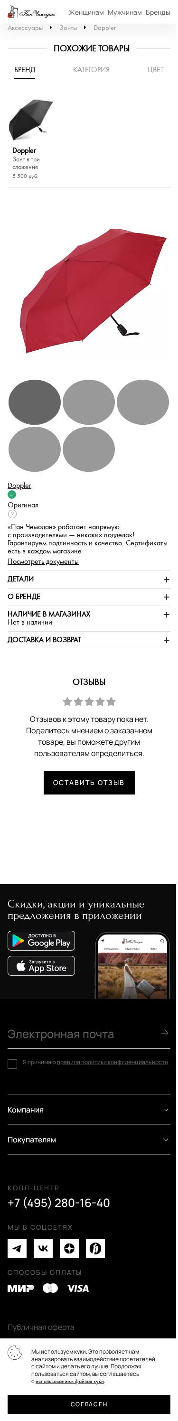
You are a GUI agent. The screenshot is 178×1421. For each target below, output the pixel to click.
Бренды (158, 12)
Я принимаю (95, 1062)
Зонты (68, 28)
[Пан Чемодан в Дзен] (69, 1248)
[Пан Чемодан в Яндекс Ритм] (95, 1248)
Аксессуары (25, 28)
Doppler (105, 28)
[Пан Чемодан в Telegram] (17, 1248)
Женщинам (86, 12)
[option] (31, 138)
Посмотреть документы (43, 562)
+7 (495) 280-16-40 (59, 1202)
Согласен (89, 1404)
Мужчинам (125, 12)
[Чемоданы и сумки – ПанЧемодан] (31, 12)
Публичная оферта (41, 1327)
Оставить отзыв (88, 782)
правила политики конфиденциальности (112, 1062)
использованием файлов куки (70, 1381)
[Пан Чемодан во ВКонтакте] (43, 1248)
